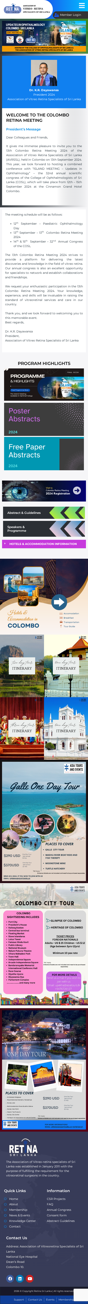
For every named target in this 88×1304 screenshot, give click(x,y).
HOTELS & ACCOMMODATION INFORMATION (43, 544)
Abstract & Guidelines (24, 513)
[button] (82, 5)
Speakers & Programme (16, 529)
